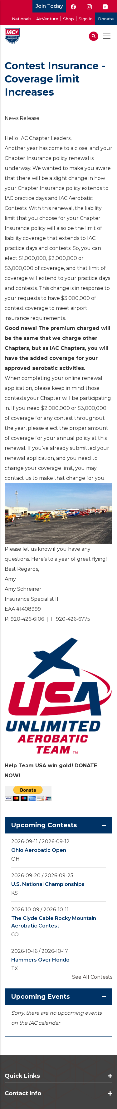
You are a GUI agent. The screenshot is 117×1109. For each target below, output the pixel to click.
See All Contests (92, 977)
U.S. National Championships (48, 884)
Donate (106, 18)
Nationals (22, 18)
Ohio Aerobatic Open (38, 850)
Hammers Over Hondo (40, 960)
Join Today (49, 6)
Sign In (86, 18)
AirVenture (47, 18)
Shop (68, 18)
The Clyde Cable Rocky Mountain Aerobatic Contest (53, 922)
